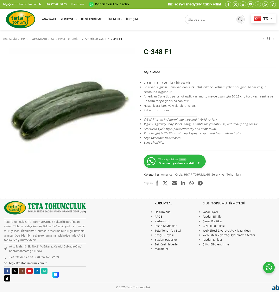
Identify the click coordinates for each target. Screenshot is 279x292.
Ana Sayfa (10, 39)
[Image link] (45, 207)
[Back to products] (268, 38)
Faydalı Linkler (212, 240)
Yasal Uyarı (210, 212)
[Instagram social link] (243, 4)
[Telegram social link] (200, 183)
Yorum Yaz (77, 4)
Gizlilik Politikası (214, 226)
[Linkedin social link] (258, 4)
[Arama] (240, 19)
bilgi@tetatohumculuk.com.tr (28, 263)
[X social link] (236, 4)
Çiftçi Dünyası (164, 235)
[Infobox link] (109, 4)
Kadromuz (162, 221)
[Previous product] (263, 38)
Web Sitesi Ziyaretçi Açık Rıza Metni (227, 230)
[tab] (152, 72)
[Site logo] (20, 19)
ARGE (158, 216)
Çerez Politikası (213, 221)
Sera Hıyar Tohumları (66, 39)
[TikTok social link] (273, 4)
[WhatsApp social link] (265, 4)
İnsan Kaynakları (166, 226)
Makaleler (161, 249)
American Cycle (95, 39)
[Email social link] (174, 183)
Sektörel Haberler (167, 244)
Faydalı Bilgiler (213, 216)
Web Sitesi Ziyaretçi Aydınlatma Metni (229, 235)
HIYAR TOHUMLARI (34, 39)
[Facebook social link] (228, 4)
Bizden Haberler (166, 240)
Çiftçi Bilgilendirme (216, 244)
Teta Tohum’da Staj (168, 230)
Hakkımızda (163, 212)
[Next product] (273, 38)
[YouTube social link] (250, 4)
